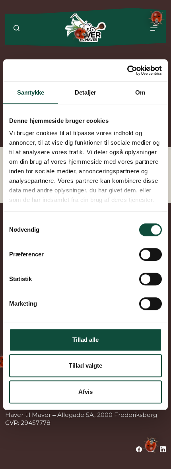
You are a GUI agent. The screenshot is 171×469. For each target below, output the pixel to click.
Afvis (85, 391)
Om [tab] (140, 92)
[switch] (150, 254)
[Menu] (153, 27)
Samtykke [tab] (31, 92)
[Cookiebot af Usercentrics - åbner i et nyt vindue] (127, 70)
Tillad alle (85, 339)
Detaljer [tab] (86, 92)
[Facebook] (139, 449)
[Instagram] (151, 449)
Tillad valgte (85, 365)
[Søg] (16, 28)
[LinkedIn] (163, 449)
